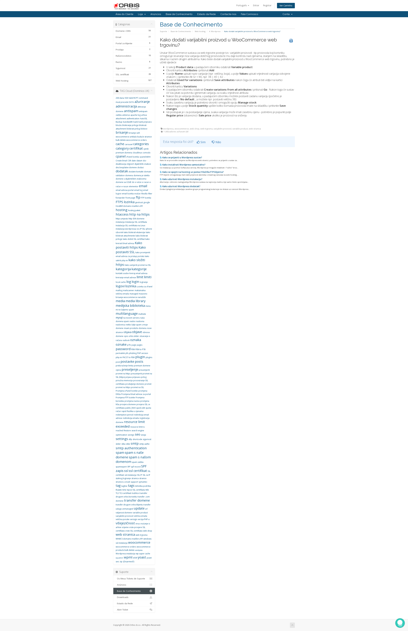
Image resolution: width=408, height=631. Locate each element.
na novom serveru (131, 317)
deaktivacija (121, 164)
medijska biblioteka (130, 305)
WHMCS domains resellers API (129, 538)
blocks (119, 125)
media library (136, 301)
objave (137, 332)
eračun (137, 193)
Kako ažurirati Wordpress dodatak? (181, 186)
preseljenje (130, 369)
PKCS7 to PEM (129, 357)
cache (120, 144)
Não (218, 142)
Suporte (163, 31)
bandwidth (128, 122)
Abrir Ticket (122, 609)
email (143, 186)
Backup (119, 122)
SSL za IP (146, 475)
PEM (133, 349)
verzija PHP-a (143, 519)
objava (127, 332)
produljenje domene (134, 384)
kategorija (123, 269)
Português (242, 5)
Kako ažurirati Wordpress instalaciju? (182, 179)
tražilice (135, 493)
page (133, 345)
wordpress (138, 550)
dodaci (140, 167)
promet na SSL (137, 387)
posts (139, 361)
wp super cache (143, 553)
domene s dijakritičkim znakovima (131, 178)
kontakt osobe (122, 273)
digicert (130, 164)
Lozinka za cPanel (144, 286)
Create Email (121, 160)
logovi (120, 286)
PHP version (142, 353)
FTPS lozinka (125, 202)
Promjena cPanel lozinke (127, 390)
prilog (143, 377)
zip (121, 561)
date (134, 160)
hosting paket (134, 210)
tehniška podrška (143, 486)
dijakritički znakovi (143, 164)
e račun (138, 182)
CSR (129, 160)
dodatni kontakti (136, 171)
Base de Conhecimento (179, 14)
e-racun (124, 186)
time (124, 489)
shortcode (137, 439)
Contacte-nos (228, 14)
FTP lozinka (146, 197)
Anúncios (155, 14)
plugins (149, 357)
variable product (140, 512)
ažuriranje (142, 101)
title (147, 489)
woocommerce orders (126, 546)
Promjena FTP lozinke (125, 397)
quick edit (140, 408)
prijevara (136, 377)
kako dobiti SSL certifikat (134, 239)
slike (128, 444)
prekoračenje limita (124, 365)
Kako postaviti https (129, 245)
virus (137, 523)
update (139, 508)
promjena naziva (132, 401)
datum (139, 160)
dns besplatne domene (126, 167)
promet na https (123, 387)
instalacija (120, 222)
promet (148, 384)
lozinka (130, 286)
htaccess (122, 214)
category (122, 148)
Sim (203, 142)
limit (140, 277)
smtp (135, 443)
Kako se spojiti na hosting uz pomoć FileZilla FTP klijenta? (193, 172)
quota (148, 408)
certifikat (136, 148)
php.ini (119, 357)
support (134, 482)
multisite (142, 314)
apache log (136, 115)
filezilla (144, 193)
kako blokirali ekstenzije (134, 232)
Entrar (256, 5)
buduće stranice (144, 136)
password (123, 349)
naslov (132, 321)
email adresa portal (125, 190)
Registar (267, 5)
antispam (131, 111)
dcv (144, 160)
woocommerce (139, 542)
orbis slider (134, 336)
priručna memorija (124, 380)
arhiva (144, 115)
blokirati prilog (133, 128)
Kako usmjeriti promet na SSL (138, 265)
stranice (142, 478)
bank (135, 122)
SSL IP (139, 475)
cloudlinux (137, 152)
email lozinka (128, 193)
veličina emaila (140, 516)
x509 (135, 557)
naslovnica (120, 324)
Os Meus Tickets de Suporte (130, 578)
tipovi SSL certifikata (136, 489)
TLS (117, 493)
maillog (119, 290)
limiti (147, 277)
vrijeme (125, 527)
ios (138, 228)
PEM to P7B (140, 349)
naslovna (140, 321)
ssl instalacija (130, 475)
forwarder (120, 197)
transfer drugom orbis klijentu (129, 504)
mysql (119, 317)
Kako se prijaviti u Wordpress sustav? (182, 157)
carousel (129, 144)
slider (118, 444)
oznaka (135, 340)
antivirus (126, 115)
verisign (133, 519)
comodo (146, 152)
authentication (133, 118)
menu (148, 306)
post (118, 362)
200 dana (120, 98)
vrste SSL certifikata (133, 530)
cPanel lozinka (132, 156)
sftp (130, 439)
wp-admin (119, 558)
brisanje (122, 132)
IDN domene (138, 218)
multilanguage (127, 313)
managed (134, 293)
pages (139, 345)
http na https (139, 214)
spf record (136, 466)
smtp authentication (131, 448)
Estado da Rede (206, 14)
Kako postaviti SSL (131, 249)
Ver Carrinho (286, 5)
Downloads (122, 597)
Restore (127, 430)
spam (120, 452)
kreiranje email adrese (126, 277)
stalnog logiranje (123, 478)
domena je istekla (141, 175)
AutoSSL (143, 118)
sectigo (131, 434)
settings (122, 439)
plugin (140, 357)
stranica (135, 478)
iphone (149, 228)
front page (130, 197)
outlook (126, 340)
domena (129, 175)
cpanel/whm (145, 156)
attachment (121, 118)
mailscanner (128, 290)
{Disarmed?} (128, 561)
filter (150, 193)
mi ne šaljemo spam (125, 309)
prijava (128, 377)
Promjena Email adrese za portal (136, 394)
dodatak (122, 171)
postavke (127, 361)
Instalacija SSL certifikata (136, 222)
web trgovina (141, 535)
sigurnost (147, 439)
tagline (124, 486)
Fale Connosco (249, 14)
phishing (133, 353)
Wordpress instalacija (125, 553)
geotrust (139, 202)
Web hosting (200, 31)
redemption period (124, 414)
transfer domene (137, 500)
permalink (120, 353)
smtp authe (144, 444)
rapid (123, 411)
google (146, 202)
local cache (121, 282)
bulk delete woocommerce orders (131, 140)
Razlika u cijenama (135, 411)
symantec (143, 482)
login (135, 281)
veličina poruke (122, 519)
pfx (126, 353)
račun (118, 411)
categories (141, 144)
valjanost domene (124, 512)
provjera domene (128, 404)
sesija (143, 434)
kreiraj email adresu (138, 273)
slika (123, 444)
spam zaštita (137, 462)
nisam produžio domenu (135, 328)
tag (118, 485)
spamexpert (121, 466)
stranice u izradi (123, 482)
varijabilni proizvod (124, 516)
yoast (142, 557)
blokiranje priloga (130, 125)
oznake (121, 344)
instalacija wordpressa (126, 228)
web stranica (125, 534)
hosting (121, 210)
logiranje (144, 282)
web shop (147, 530)
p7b (129, 345)
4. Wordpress (214, 31)
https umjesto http (124, 218)
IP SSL (142, 228)
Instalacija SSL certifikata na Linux (130, 225)
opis (126, 336)
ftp (138, 197)
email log (138, 190)
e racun (145, 182)
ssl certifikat (138, 471)
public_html (130, 408)
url (146, 508)
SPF (128, 466)
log (128, 281)
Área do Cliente (124, 14)
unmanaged (127, 508)
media (120, 301)
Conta (287, 14)
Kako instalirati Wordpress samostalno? (183, 164)
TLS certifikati (125, 493)
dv (133, 182)
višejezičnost (125, 523)
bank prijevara (145, 122)
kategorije (139, 269)
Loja (141, 14)
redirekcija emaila (131, 418)
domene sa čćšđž (123, 182)
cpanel (121, 156)
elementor (133, 186)
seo (137, 434)
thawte (119, 489)
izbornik (119, 232)
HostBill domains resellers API (129, 206)
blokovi (144, 128)
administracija (126, 106)
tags (131, 485)
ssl (126, 471)
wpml (128, 557)
